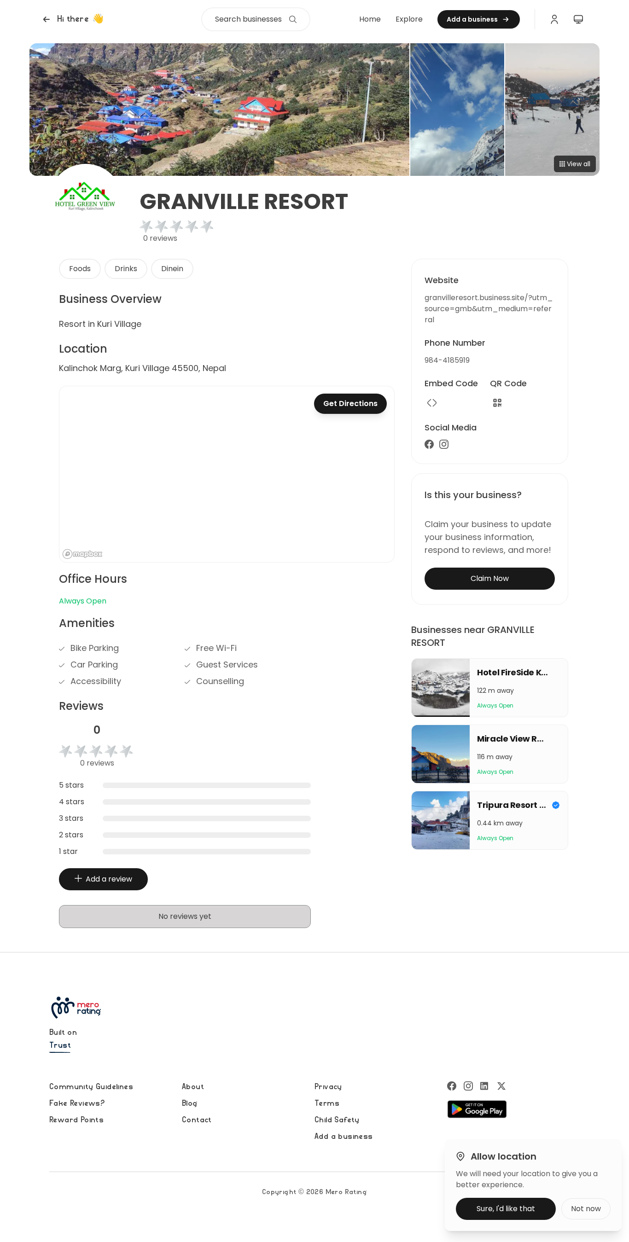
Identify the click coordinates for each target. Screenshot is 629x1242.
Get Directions (350, 403)
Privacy (328, 1087)
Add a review (109, 879)
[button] (72, 19)
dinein (172, 268)
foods (80, 268)
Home (370, 19)
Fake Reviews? (77, 1103)
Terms (326, 1103)
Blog (190, 1103)
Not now (586, 1208)
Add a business (343, 1136)
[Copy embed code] (432, 402)
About (193, 1087)
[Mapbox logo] (82, 554)
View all (578, 163)
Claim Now (490, 578)
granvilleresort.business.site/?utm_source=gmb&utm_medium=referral (489, 308)
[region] (226, 474)
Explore (409, 19)
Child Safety (337, 1120)
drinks (126, 268)
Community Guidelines (91, 1087)
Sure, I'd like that (506, 1208)
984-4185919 (447, 360)
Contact (197, 1120)
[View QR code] (497, 402)
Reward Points (76, 1120)
